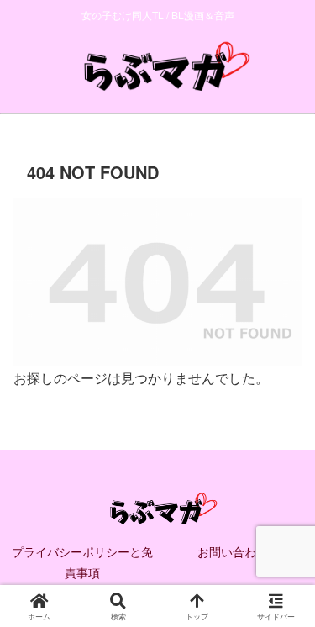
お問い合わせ (232, 551)
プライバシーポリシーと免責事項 (82, 562)
